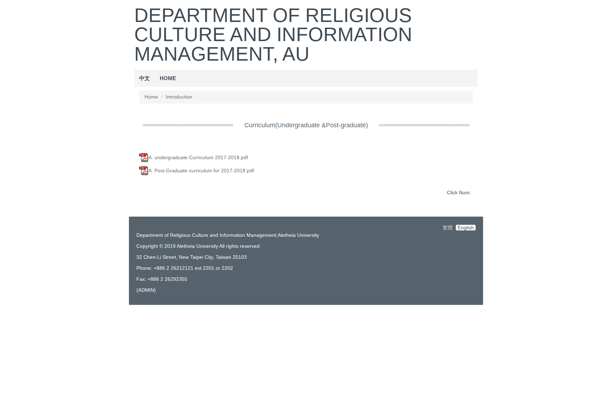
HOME (168, 78)
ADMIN (146, 290)
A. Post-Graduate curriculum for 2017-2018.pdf (201, 170)
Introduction (179, 97)
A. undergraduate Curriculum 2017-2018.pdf (198, 157)
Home (151, 97)
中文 (144, 78)
